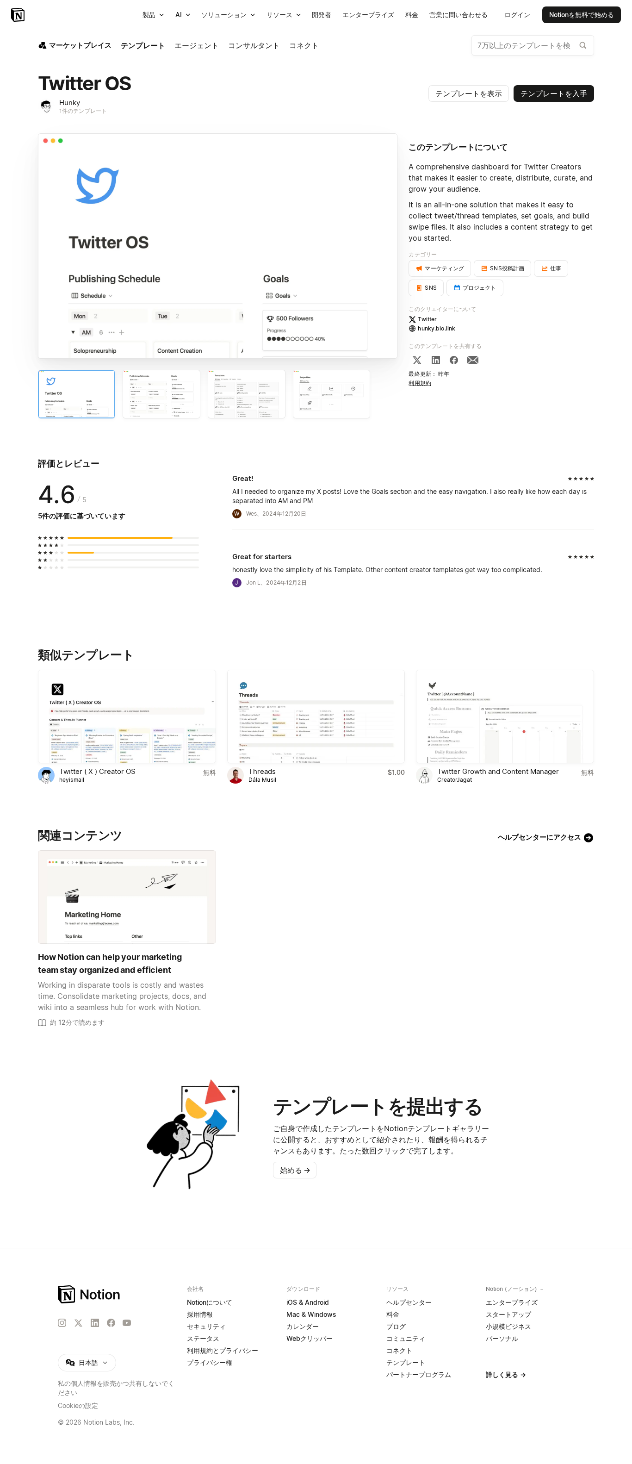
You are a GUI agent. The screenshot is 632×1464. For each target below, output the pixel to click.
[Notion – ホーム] (89, 1294)
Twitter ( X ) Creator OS (97, 771)
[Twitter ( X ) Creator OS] (127, 716)
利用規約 (420, 383)
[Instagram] (62, 1323)
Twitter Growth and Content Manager (498, 771)
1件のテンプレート (83, 110)
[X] (417, 360)
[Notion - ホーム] (18, 15)
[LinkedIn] (436, 360)
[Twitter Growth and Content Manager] (505, 716)
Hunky (69, 102)
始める (295, 1170)
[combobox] (532, 45)
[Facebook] (453, 360)
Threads (262, 771)
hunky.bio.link (436, 328)
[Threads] (316, 716)
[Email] (473, 360)
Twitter (427, 319)
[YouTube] (126, 1323)
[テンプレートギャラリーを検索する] (582, 45)
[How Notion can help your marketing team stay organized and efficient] (127, 897)
